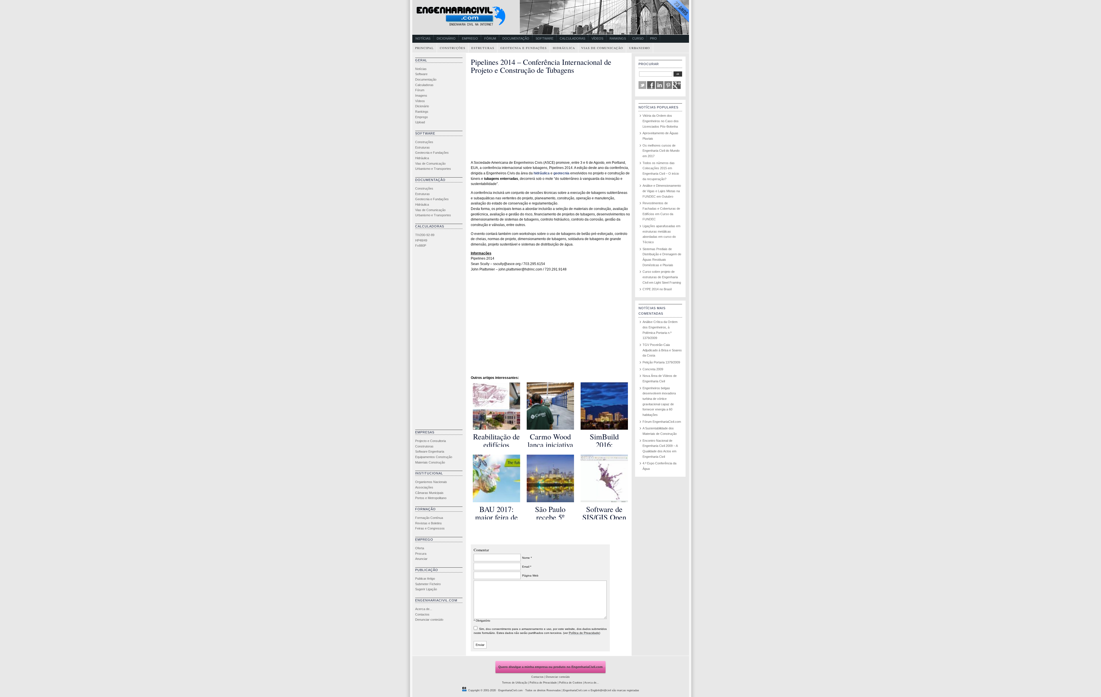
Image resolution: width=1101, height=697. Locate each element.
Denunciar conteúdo (429, 619)
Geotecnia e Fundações (523, 48)
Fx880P (420, 245)
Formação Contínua (429, 517)
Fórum (490, 38)
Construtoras (424, 446)
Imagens (421, 95)
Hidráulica (564, 48)
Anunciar (421, 558)
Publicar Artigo (425, 578)
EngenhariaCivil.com (510, 690)
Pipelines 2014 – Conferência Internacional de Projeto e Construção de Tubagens (541, 66)
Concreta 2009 (653, 369)
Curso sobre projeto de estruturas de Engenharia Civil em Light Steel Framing (662, 277)
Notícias (422, 38)
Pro (653, 38)
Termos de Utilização (514, 682)
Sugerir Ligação (426, 589)
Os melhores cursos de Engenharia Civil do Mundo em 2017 (661, 151)
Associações (424, 487)
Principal (424, 48)
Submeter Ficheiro (428, 584)
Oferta (419, 548)
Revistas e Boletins (428, 523)
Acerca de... (423, 609)
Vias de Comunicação (602, 48)
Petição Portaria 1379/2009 (661, 362)
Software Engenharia (429, 451)
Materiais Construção (430, 462)
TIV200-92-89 (424, 235)
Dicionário (446, 38)
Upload (420, 122)
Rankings (618, 38)
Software (544, 38)
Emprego (470, 38)
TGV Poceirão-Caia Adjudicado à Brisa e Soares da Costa (662, 350)
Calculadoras (572, 38)
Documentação (515, 38)
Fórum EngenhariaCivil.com (662, 421)
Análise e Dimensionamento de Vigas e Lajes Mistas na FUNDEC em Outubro (662, 191)
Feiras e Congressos (430, 528)
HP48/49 (421, 240)
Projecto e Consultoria (430, 441)
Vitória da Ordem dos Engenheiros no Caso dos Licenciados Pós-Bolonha (661, 121)
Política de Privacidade (584, 632)
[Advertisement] (438, 340)
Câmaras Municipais (429, 492)
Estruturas (482, 48)
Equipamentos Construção (433, 457)
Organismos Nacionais (431, 482)
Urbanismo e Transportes (433, 168)
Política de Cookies (570, 682)
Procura (420, 553)
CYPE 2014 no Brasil (657, 289)
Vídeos (597, 38)
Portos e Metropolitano (430, 498)
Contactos (422, 614)
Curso (638, 38)
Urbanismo (639, 48)
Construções (452, 48)
